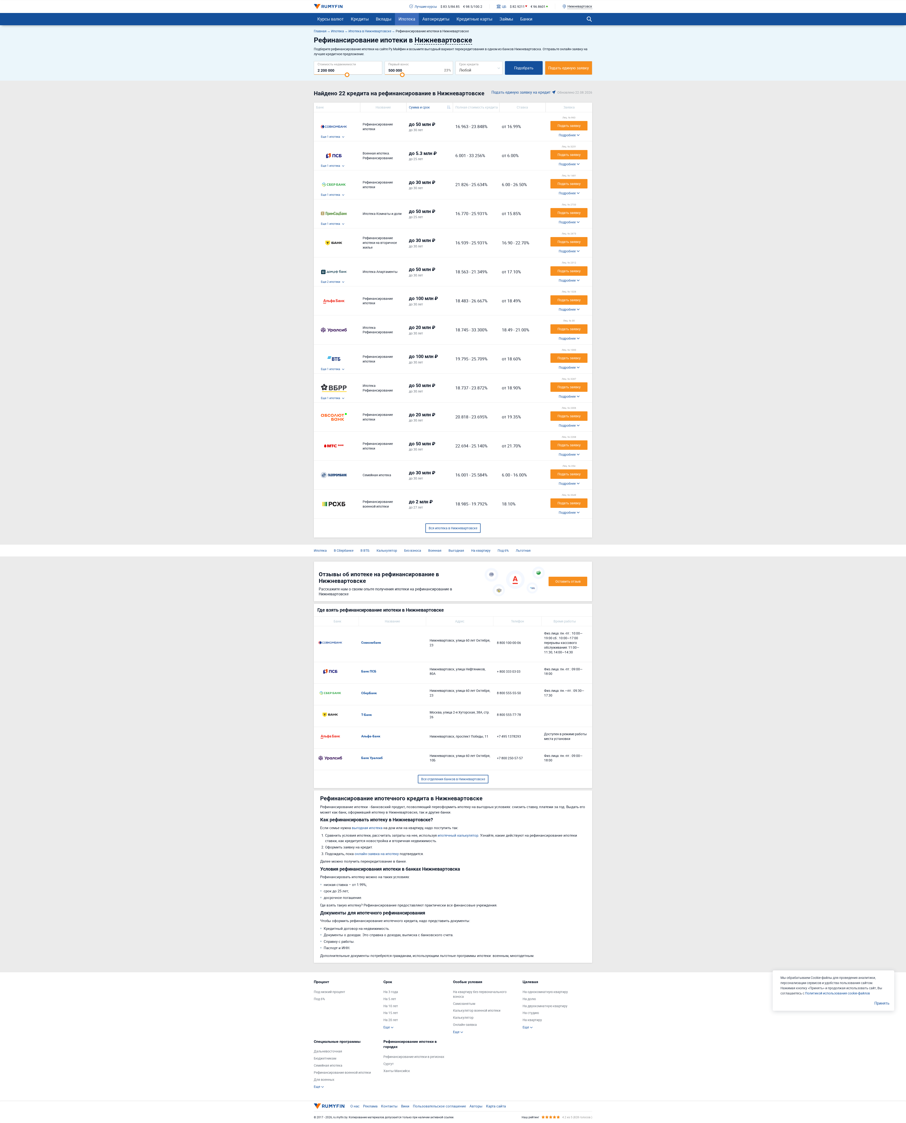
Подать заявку (569, 125)
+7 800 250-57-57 (510, 758)
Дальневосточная (328, 1051)
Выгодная (456, 550)
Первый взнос (398, 64)
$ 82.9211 (517, 6)
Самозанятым (464, 1003)
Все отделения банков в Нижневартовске (453, 779)
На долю (529, 999)
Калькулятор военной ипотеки (476, 1010)
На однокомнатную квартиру (545, 991)
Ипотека (406, 19)
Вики (405, 1106)
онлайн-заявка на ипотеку (377, 853)
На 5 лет (389, 999)
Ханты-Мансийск (396, 1071)
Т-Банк (366, 715)
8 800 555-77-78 (509, 714)
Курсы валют (330, 19)
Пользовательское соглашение (439, 1106)
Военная (434, 550)
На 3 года (390, 991)
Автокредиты (435, 19)
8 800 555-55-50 (509, 693)
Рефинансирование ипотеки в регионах (413, 1056)
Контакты (389, 1106)
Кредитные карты (474, 19)
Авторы (476, 1106)
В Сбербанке (343, 550)
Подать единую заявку (568, 68)
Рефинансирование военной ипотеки (342, 1072)
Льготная (523, 550)
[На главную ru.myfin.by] (329, 1106)
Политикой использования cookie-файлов (837, 993)
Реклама (370, 1106)
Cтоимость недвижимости (337, 64)
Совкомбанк (371, 642)
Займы (506, 19)
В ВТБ (365, 550)
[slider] (347, 74)
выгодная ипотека (367, 827)
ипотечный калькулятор (458, 835)
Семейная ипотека (328, 1065)
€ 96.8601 (538, 6)
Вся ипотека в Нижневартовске (453, 528)
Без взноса (412, 550)
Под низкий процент (329, 991)
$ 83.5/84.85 (450, 6)
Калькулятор (387, 550)
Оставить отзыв (568, 581)
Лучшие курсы (426, 6)
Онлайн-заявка (465, 1024)
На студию (531, 1012)
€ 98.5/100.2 (472, 6)
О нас (355, 1106)
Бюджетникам (325, 1058)
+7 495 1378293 (509, 736)
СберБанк (369, 693)
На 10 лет (390, 1006)
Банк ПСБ (368, 671)
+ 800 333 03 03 (508, 671)
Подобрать (523, 68)
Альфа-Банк (370, 736)
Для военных (324, 1079)
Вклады (383, 19)
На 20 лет (390, 1020)
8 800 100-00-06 (509, 642)
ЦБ (504, 6)
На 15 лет (390, 1012)
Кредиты (360, 19)
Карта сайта (496, 1106)
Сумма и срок (419, 107)
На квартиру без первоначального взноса (480, 994)
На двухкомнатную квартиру (545, 1006)
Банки (526, 19)
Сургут (388, 1063)
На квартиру (481, 550)
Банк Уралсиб (372, 758)
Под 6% (503, 550)
